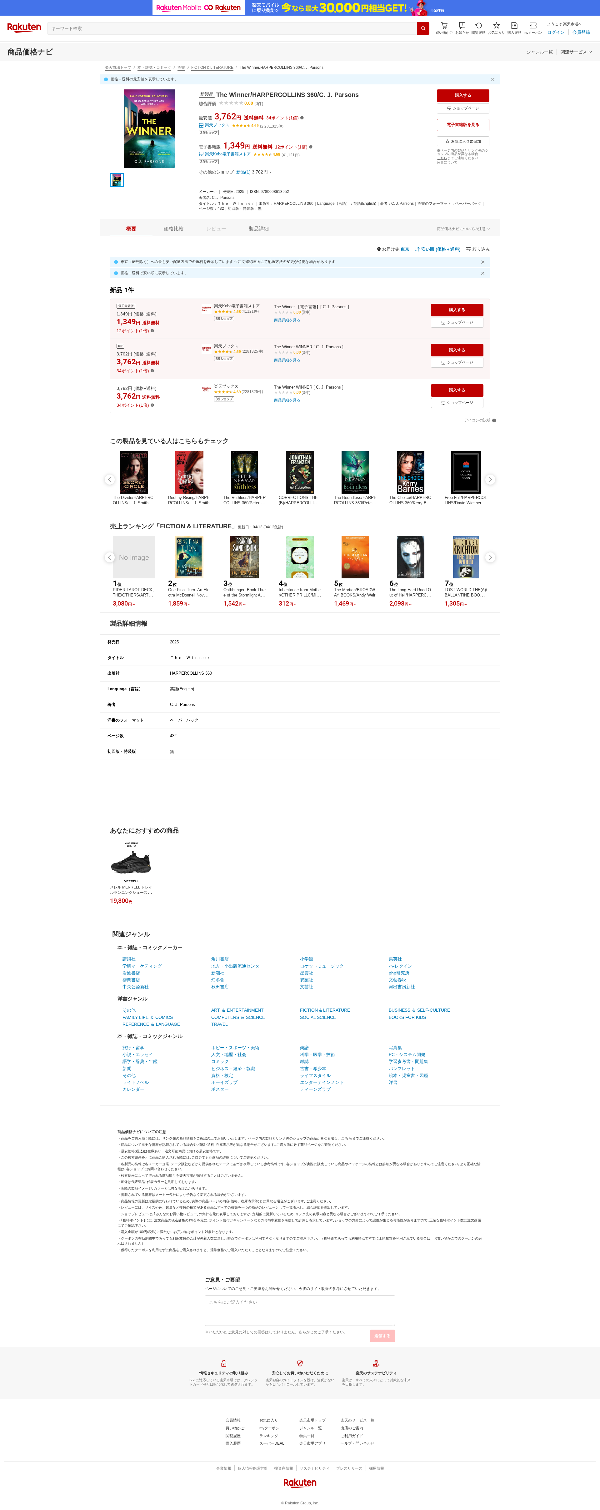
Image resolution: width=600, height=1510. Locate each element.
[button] (462, 28)
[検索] (423, 28)
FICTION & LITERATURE (212, 67)
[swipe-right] (490, 480)
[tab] (131, 228)
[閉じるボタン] (494, 79)
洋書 (181, 67)
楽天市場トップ (118, 67)
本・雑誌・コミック (154, 67)
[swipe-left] (110, 480)
